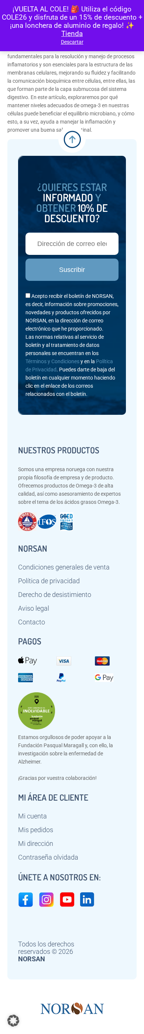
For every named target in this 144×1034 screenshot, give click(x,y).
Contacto (31, 622)
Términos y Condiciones (52, 361)
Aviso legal (33, 608)
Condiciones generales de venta (64, 567)
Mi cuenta (32, 816)
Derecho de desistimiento (54, 594)
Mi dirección (35, 843)
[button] (13, 1020)
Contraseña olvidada (48, 857)
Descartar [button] (72, 42)
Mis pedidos (35, 830)
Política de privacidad (49, 581)
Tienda (72, 33)
